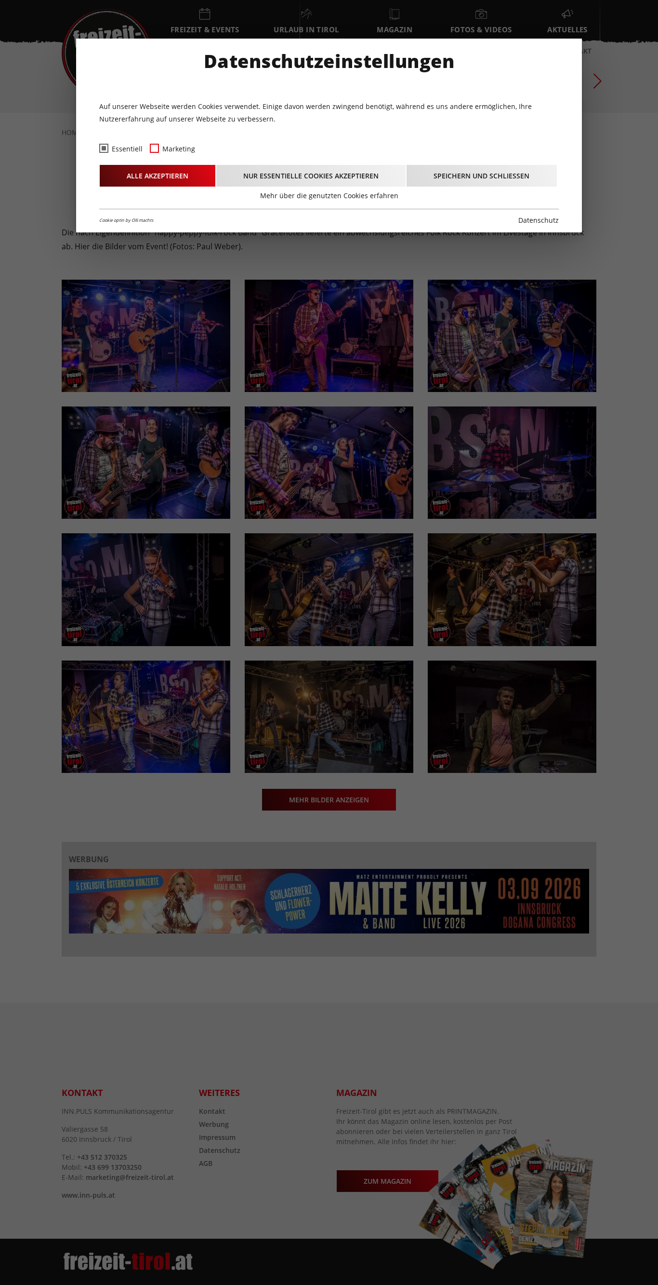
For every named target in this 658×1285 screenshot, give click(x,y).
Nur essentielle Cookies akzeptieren (311, 175)
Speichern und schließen (481, 175)
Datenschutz (538, 220)
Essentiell (127, 148)
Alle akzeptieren (157, 175)
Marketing (178, 148)
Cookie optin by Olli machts (126, 220)
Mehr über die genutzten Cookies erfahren (329, 195)
